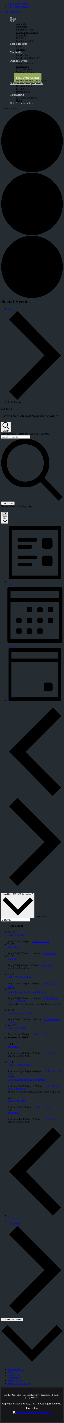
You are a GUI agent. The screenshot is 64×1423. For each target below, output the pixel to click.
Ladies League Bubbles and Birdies (26, 992)
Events (10, 309)
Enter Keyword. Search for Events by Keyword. (25, 433)
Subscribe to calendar (12, 1319)
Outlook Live (14, 1377)
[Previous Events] (35, 795)
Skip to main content (17, 4)
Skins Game (13, 947)
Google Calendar (15, 1369)
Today (4, 891)
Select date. (40, 916)
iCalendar (12, 1372)
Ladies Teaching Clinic (19, 977)
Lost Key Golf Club (11, 12)
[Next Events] (35, 885)
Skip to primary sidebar (18, 6)
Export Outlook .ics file (18, 1383)
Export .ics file (14, 1380)
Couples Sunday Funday (20, 1013)
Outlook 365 (13, 1375)
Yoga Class (13, 959)
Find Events (7, 503)
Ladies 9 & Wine (16, 935)
